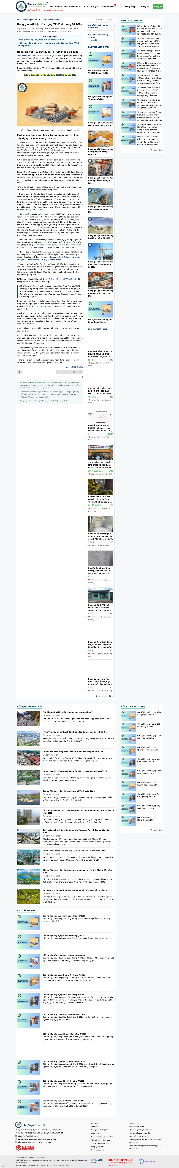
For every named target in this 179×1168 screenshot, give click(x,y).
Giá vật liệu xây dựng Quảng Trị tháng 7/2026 (64, 975)
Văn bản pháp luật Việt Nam (102, 1137)
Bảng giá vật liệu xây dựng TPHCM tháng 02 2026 (41, 40)
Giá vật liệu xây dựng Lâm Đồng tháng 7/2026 (64, 955)
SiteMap (94, 1126)
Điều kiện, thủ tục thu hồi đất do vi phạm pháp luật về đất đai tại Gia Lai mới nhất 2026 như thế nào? (148, 141)
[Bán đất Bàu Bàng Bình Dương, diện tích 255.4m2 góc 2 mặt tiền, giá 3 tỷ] (100, 565)
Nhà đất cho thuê (72, 6)
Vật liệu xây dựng (51, 20)
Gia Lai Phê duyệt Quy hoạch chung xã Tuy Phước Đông (69, 791)
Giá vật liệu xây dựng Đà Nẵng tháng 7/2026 (63, 1101)
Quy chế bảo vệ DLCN (137, 1136)
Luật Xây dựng (49, 245)
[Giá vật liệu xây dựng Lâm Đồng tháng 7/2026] (128, 739)
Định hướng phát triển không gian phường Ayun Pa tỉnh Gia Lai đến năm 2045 (76, 831)
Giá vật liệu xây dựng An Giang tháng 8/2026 (64, 1061)
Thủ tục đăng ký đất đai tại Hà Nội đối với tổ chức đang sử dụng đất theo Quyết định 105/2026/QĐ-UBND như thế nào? (149, 128)
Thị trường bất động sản (100, 1140)
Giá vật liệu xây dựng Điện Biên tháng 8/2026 (64, 1014)
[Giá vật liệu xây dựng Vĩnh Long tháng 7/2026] (128, 716)
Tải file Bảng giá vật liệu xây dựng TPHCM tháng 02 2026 (50, 75)
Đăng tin (158, 6)
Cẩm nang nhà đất (30, 20)
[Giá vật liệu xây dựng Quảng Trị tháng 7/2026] (128, 751)
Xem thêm (157, 150)
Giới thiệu (94, 1123)
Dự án (85, 6)
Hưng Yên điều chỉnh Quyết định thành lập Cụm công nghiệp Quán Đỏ (75, 771)
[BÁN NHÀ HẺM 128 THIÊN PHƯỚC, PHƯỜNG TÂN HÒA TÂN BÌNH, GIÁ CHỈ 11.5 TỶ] (100, 349)
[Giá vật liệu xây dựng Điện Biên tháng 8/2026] (128, 774)
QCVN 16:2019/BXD (45, 306)
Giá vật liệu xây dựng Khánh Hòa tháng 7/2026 (64, 1034)
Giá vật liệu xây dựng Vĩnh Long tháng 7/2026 (64, 916)
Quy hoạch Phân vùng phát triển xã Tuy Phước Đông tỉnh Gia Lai (73, 751)
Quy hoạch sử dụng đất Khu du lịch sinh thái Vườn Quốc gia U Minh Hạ (75, 890)
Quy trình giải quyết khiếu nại (140, 1130)
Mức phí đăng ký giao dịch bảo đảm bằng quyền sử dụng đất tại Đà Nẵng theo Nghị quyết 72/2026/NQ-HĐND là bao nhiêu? (149, 67)
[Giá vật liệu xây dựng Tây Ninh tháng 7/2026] (128, 809)
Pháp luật (95, 1133)
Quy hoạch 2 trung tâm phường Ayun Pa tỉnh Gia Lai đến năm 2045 (74, 851)
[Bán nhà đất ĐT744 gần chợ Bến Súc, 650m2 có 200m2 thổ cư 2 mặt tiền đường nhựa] (100, 602)
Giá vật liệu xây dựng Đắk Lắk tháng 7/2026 (63, 935)
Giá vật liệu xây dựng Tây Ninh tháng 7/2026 (63, 1081)
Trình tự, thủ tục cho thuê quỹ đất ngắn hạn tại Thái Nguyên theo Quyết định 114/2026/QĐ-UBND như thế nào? (148, 42)
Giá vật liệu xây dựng (98, 25)
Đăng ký (145, 6)
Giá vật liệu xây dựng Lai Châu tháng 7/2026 (63, 994)
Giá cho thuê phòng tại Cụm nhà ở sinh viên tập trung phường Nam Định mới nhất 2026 (78, 811)
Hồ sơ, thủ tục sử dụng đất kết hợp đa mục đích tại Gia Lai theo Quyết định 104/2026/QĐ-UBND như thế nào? (149, 30)
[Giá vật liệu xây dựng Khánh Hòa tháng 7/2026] (128, 786)
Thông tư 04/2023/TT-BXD (60, 279)
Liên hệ (132, 1123)
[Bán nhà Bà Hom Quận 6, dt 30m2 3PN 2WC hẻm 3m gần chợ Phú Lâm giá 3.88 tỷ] (100, 531)
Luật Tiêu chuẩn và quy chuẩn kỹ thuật (44, 260)
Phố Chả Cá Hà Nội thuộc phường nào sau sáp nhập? (67, 712)
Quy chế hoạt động (136, 1126)
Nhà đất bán (56, 6)
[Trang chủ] (18, 20)
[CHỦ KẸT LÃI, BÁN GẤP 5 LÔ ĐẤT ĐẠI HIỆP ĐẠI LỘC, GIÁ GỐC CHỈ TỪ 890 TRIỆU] (100, 386)
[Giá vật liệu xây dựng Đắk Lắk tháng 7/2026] (128, 727)
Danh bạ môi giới (97, 1150)
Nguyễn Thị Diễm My (74, 367)
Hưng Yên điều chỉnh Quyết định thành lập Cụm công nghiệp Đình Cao (75, 732)
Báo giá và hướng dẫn (99, 1130)
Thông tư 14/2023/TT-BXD (31, 210)
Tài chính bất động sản (100, 1143)
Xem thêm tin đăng (104, 696)
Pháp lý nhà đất (97, 1147)
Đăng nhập (130, 6)
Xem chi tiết (94, 28)
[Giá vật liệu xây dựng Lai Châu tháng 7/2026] (128, 762)
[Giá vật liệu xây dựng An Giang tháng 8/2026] (128, 798)
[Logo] (21, 6)
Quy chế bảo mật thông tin (139, 1133)
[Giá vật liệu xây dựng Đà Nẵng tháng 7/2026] (128, 821)
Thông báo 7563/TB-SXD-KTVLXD (37, 56)
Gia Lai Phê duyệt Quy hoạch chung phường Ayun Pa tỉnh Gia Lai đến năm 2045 (77, 871)
